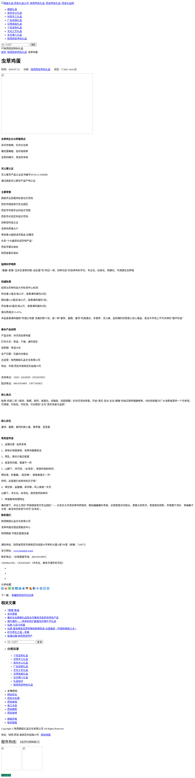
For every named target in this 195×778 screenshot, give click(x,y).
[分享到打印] (48, 588)
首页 (3, 52)
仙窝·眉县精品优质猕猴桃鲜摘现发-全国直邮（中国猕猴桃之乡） (42, 628)
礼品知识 (18, 681)
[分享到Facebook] (34, 588)
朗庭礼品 (12, 9)
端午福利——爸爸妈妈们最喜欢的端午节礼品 (31, 621)
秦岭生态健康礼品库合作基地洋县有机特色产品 (32, 617)
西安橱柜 (12, 709)
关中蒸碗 (12, 614)
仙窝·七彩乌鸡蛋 (16, 625)
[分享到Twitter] (37, 588)
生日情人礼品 (14, 35)
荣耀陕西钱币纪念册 (23, 595)
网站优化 (12, 694)
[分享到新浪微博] (6, 588)
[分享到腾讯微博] (20, 588)
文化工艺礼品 (14, 31)
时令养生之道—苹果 (18, 632)
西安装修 (12, 713)
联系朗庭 (12, 722)
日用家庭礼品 (14, 24)
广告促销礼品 (14, 20)
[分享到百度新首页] (23, 588)
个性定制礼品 (14, 27)
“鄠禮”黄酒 (13, 610)
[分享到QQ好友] (27, 588)
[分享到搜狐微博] (30, 588)
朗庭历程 (12, 719)
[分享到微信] (9, 588)
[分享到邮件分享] (44, 588)
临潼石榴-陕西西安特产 (19, 636)
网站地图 (46, 735)
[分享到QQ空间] (13, 588)
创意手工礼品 (14, 16)
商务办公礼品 (14, 13)
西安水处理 (13, 698)
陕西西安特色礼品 (17, 38)
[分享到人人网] (16, 588)
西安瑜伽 (12, 702)
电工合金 (12, 705)
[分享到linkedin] (41, 588)
